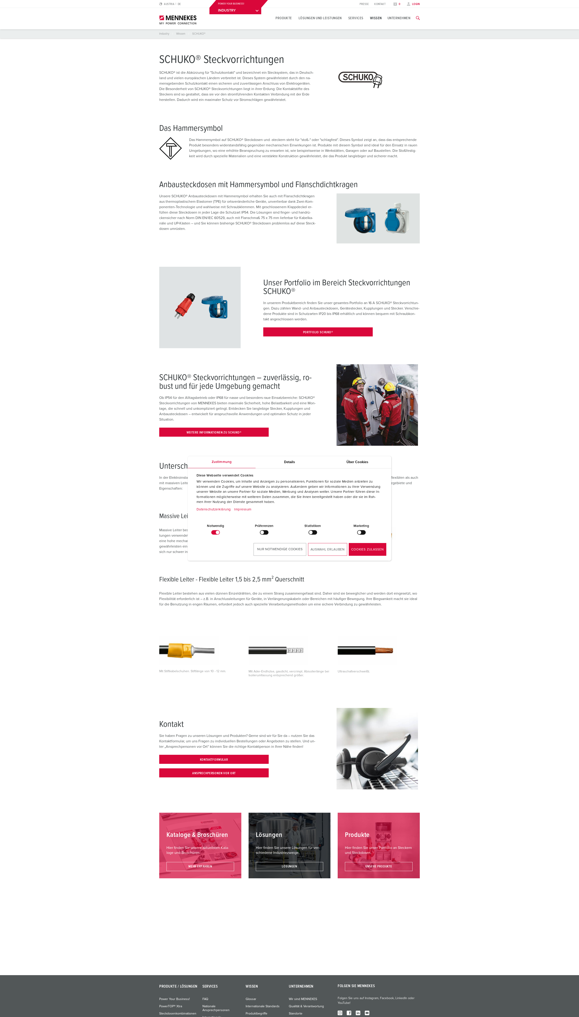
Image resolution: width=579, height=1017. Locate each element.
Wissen (376, 18)
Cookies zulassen (367, 549)
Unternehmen (398, 18)
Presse (364, 4)
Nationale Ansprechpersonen (216, 1008)
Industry (164, 33)
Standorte (295, 1013)
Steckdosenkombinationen (177, 1013)
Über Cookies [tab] (357, 462)
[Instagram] (340, 1012)
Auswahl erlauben (328, 549)
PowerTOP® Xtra (170, 1006)
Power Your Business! (174, 999)
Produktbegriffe (256, 1013)
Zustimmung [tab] (222, 462)
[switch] (264, 532)
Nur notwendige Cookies (280, 549)
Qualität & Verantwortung (306, 1006)
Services (355, 18)
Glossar (251, 999)
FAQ (205, 999)
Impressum (243, 509)
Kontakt (380, 4)
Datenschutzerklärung (214, 509)
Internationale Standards (263, 1006)
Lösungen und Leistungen (320, 18)
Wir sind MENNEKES (303, 999)
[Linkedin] (358, 1012)
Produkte (283, 18)
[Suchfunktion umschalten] (418, 18)
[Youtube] (367, 1012)
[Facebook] (349, 1012)
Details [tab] (289, 462)
